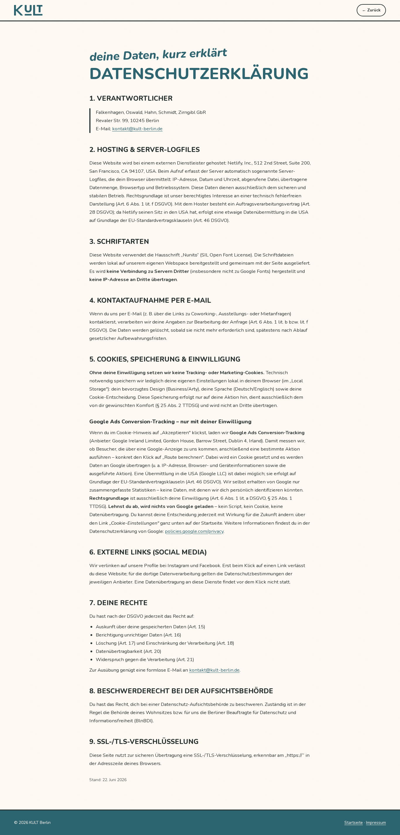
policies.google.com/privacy (194, 531)
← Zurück (371, 10)
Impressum (376, 822)
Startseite (353, 822)
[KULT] (28, 10)
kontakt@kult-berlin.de (137, 128)
